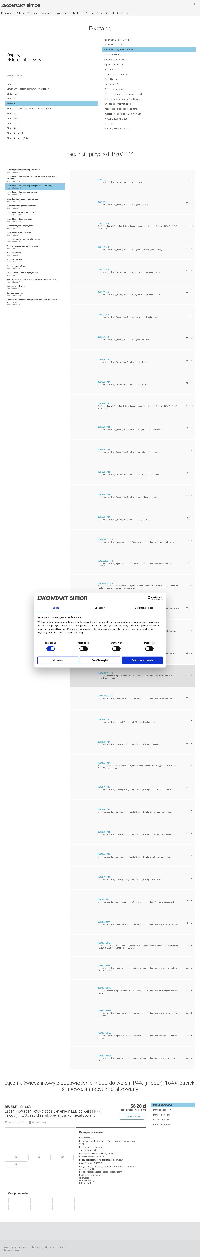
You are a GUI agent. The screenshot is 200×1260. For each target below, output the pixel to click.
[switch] (83, 648)
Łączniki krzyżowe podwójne (19, 233)
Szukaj (169, 5)
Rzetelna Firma (145, 1248)
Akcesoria (109, 123)
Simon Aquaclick (15, 133)
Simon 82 (11, 98)
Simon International (183, 1248)
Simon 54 (12, 103)
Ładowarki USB (111, 84)
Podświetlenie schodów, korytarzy (121, 109)
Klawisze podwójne (15, 294)
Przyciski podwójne (15, 254)
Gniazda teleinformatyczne (117, 104)
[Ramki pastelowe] (18, 1200)
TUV (195, 1248)
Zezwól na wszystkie (142, 660)
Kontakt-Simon (20, 5)
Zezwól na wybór (100, 660)
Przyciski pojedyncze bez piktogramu (23, 240)
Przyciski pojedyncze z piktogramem (23, 247)
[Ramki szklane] (128, 1200)
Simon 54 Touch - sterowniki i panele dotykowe (30, 108)
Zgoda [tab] (56, 608)
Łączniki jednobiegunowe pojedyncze (23, 171)
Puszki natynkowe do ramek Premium (122, 113)
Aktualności (123, 13)
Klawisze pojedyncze (16, 287)
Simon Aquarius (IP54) (17, 138)
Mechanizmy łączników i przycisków (22, 274)
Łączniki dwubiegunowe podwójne (21, 207)
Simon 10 (11, 123)
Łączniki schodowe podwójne (20, 220)
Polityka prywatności (10, 1250)
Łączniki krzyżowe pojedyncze (20, 227)
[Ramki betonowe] (62, 1207)
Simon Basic (13, 118)
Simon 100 (12, 93)
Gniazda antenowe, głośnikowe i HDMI (123, 94)
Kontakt (109, 13)
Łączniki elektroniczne (115, 59)
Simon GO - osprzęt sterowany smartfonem (28, 88)
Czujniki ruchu (111, 79)
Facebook (87, 1231)
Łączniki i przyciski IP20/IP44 (119, 49)
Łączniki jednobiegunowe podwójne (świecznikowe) (29, 186)
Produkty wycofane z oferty (117, 128)
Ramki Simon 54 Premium (116, 39)
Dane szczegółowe (163, 1110)
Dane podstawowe (162, 1105)
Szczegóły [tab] (100, 608)
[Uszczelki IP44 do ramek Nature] (84, 1207)
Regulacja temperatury (115, 74)
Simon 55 (11, 84)
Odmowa (58, 660)
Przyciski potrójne (14, 260)
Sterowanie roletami (114, 54)
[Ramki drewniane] (40, 1207)
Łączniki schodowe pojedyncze (20, 213)
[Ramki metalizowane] (62, 1200)
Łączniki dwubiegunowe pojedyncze (22, 200)
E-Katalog (19, 13)
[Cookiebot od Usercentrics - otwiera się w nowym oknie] (150, 598)
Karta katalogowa (161, 1124)
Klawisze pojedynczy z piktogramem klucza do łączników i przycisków (32, 302)
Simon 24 (11, 113)
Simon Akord (13, 128)
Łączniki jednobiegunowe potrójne (22, 193)
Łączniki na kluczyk (113, 64)
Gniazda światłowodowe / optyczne (122, 99)
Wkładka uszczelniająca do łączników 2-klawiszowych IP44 (32, 280)
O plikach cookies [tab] (144, 608)
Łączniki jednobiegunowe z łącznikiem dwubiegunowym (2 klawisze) (32, 178)
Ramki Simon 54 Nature (115, 44)
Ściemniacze (110, 69)
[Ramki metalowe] (84, 1200)
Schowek (186, 5)
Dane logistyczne (161, 1115)
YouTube (96, 1231)
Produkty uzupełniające (115, 118)
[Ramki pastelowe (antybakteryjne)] (40, 1200)
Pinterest (113, 1231)
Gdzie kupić (33, 13)
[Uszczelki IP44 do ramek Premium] (106, 1200)
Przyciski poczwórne (16, 267)
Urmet (167, 1248)
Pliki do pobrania (161, 1119)
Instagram (104, 1231)
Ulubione (178, 5)
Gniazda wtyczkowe (114, 89)
